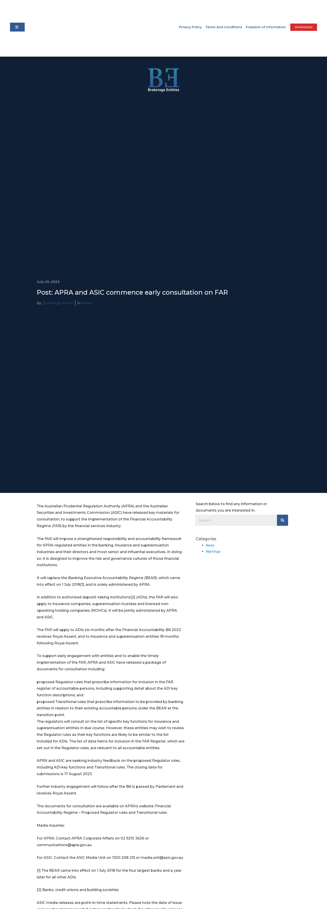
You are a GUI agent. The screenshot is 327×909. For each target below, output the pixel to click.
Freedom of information (266, 27)
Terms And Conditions (223, 27)
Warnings (213, 551)
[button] (17, 27)
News (87, 303)
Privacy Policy (190, 27)
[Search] (282, 520)
